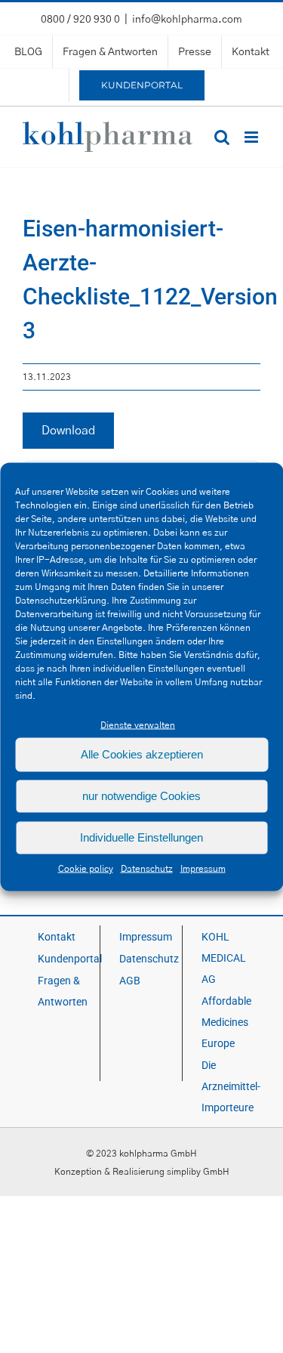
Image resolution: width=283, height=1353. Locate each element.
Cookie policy (85, 868)
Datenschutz (147, 868)
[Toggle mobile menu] (252, 137)
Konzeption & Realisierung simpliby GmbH (141, 1171)
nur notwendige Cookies (141, 795)
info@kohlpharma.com (187, 19)
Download (68, 431)
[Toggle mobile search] (221, 137)
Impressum (203, 868)
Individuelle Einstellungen (141, 837)
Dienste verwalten (137, 724)
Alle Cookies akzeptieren (142, 754)
